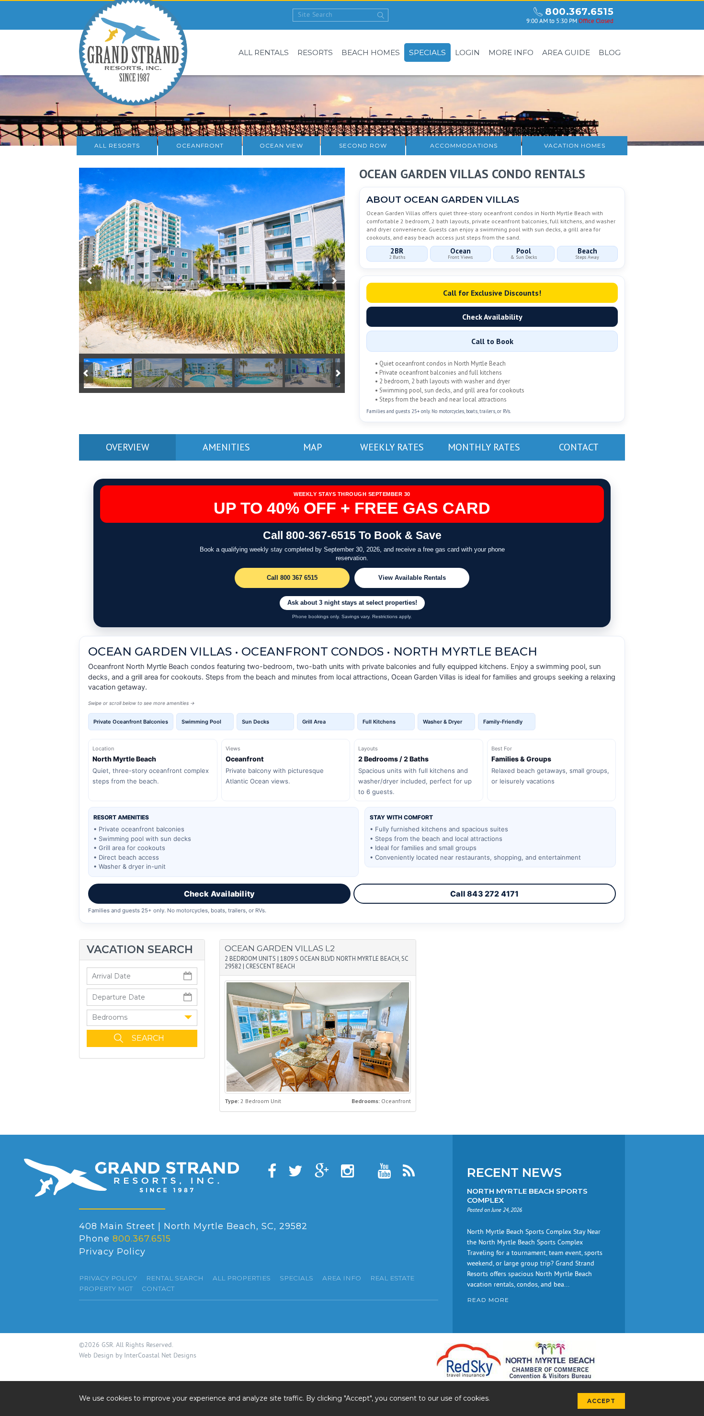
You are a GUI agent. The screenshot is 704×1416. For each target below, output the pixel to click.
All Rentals (263, 52)
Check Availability (492, 317)
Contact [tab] (579, 447)
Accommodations (464, 145)
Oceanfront (200, 145)
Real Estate (392, 1278)
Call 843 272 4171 (484, 893)
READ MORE (488, 1299)
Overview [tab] (127, 447)
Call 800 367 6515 (292, 577)
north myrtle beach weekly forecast (510, 15)
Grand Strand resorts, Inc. (131, 1178)
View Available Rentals (412, 577)
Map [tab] (312, 447)
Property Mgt (106, 1288)
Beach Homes (370, 52)
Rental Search (175, 1278)
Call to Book (492, 341)
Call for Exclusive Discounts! (492, 293)
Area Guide (566, 52)
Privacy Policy (112, 1251)
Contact (158, 1288)
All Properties (242, 1278)
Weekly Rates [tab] (392, 447)
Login (467, 52)
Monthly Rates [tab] (484, 447)
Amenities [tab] (226, 447)
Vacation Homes (574, 145)
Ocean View (281, 145)
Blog (610, 52)
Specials (427, 52)
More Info (511, 52)
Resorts (315, 52)
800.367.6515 (579, 11)
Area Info (341, 1278)
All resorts (117, 145)
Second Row (363, 145)
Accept (601, 1400)
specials (296, 1278)
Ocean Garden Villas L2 (280, 948)
